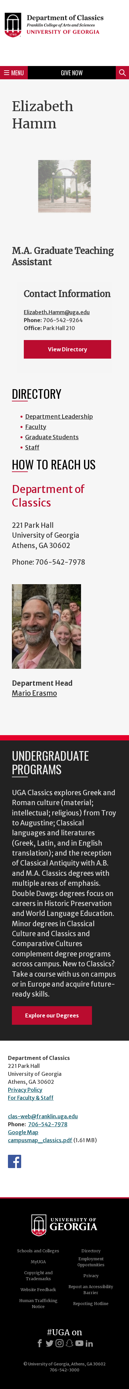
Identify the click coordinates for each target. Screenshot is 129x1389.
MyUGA (38, 1261)
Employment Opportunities (91, 1261)
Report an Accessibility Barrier (90, 1289)
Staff (32, 447)
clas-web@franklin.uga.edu (43, 1116)
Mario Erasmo (34, 693)
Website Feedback (38, 1289)
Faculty (35, 427)
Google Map (23, 1132)
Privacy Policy (25, 1089)
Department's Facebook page (14, 1161)
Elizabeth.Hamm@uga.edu (57, 312)
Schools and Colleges (38, 1250)
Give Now (72, 72)
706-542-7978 (47, 1124)
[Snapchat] (69, 1343)
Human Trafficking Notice (38, 1303)
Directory (91, 1250)
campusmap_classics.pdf (40, 1140)
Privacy (91, 1275)
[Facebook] (40, 1343)
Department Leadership (59, 416)
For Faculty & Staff (31, 1097)
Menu (17, 72)
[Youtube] (79, 1343)
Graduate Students (52, 437)
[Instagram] (60, 1343)
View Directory (67, 349)
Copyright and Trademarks (38, 1275)
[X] (50, 1343)
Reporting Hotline (90, 1303)
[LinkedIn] (89, 1343)
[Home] (64, 32)
